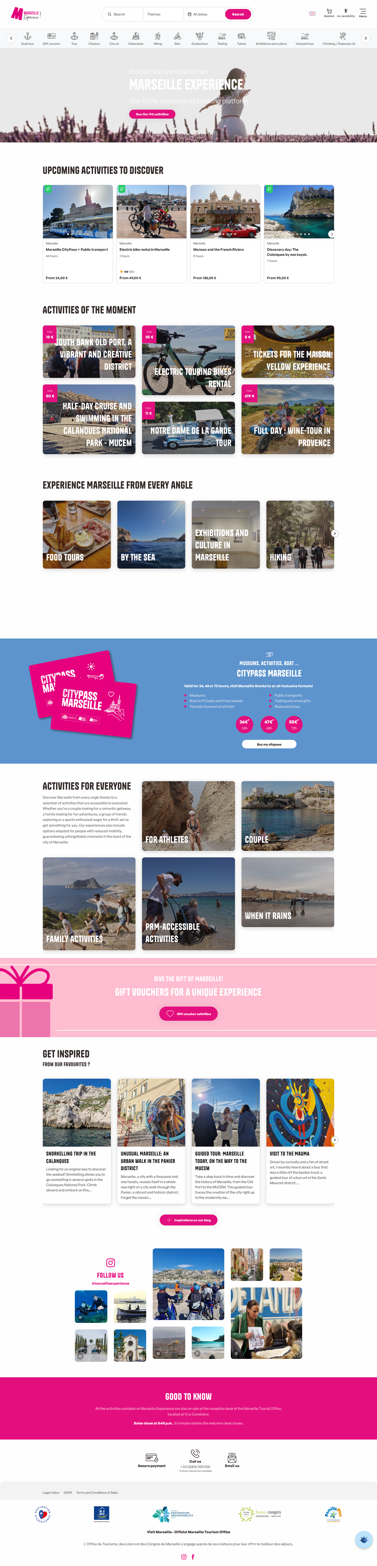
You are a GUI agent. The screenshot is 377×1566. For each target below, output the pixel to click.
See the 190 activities (152, 114)
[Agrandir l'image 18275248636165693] (130, 1306)
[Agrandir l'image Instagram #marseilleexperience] (169, 1343)
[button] (313, 13)
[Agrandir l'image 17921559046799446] (247, 1264)
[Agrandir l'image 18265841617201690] (266, 1323)
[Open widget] (364, 1540)
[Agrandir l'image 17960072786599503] (91, 1306)
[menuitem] (26, 14)
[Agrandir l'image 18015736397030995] (91, 1345)
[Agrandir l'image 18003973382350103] (130, 1345)
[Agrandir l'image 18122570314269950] (208, 1343)
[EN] (313, 13)
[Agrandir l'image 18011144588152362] (286, 1264)
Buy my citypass (269, 744)
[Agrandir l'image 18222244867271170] (188, 1284)
